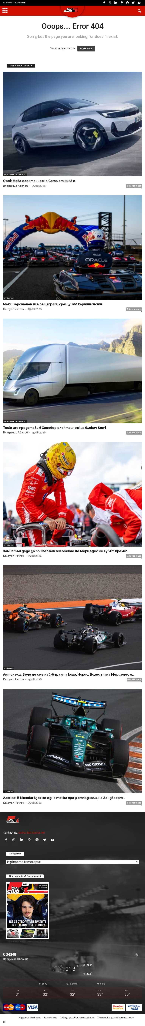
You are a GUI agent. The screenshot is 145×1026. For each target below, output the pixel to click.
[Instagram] (110, 3)
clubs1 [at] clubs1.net (31, 832)
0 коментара (134, 186)
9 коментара (134, 679)
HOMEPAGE (86, 48)
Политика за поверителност (116, 1017)
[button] (139, 11)
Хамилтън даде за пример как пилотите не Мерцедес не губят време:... (66, 551)
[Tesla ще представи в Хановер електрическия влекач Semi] (72, 371)
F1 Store (7, 2)
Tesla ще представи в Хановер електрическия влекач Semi (54, 428)
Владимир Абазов (15, 185)
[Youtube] (139, 3)
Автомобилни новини (15, 175)
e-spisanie (20, 2)
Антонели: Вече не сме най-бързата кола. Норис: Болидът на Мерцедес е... (68, 674)
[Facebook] (104, 3)
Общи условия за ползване (77, 1017)
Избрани (8, 298)
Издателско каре (29, 1017)
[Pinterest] (121, 3)
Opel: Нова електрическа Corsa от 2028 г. (39, 181)
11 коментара (134, 556)
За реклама (50, 1017)
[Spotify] (127, 3)
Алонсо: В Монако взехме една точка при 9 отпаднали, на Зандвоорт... (64, 798)
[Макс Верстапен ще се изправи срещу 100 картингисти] (72, 247)
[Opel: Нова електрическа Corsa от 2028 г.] (72, 124)
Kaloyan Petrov (13, 309)
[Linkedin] (115, 3)
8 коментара (134, 309)
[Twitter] (133, 3)
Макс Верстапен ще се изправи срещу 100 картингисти (52, 304)
